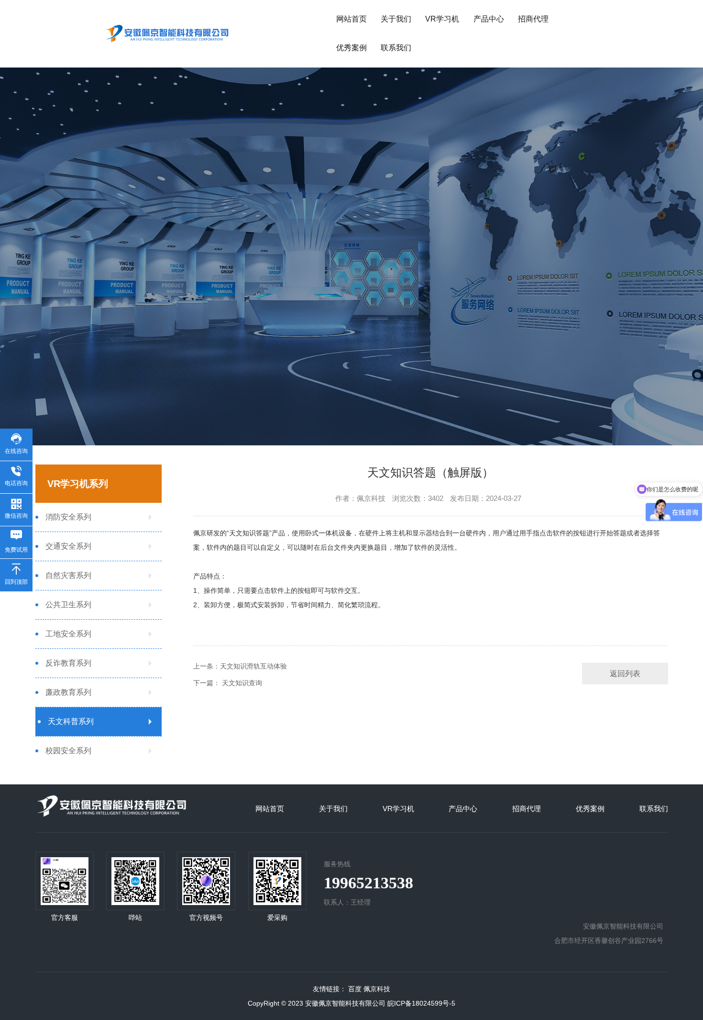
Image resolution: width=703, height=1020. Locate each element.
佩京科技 (376, 989)
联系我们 (396, 48)
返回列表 (625, 673)
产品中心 (488, 19)
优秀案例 (351, 48)
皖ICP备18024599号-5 (421, 1003)
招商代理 (533, 19)
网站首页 (351, 19)
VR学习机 (442, 19)
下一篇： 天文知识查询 (227, 683)
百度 (355, 989)
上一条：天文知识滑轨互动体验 (240, 666)
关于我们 (396, 19)
